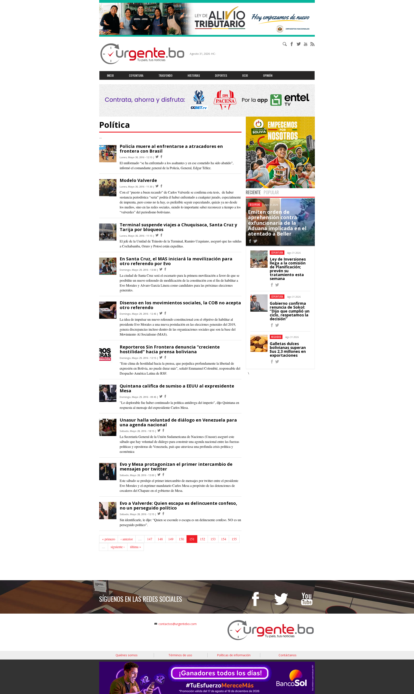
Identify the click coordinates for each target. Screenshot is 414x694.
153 (213, 539)
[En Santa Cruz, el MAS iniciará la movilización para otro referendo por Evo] (161, 269)
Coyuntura (136, 75)
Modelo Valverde (138, 180)
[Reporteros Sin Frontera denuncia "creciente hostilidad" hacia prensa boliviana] (161, 357)
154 (223, 539)
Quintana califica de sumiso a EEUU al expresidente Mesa (177, 388)
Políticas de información (234, 655)
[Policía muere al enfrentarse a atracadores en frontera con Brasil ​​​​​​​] (157, 157)
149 (170, 539)
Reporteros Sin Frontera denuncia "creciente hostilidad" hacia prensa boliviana (170, 349)
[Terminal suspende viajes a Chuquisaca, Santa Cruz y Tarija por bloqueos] (157, 235)
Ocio (245, 75)
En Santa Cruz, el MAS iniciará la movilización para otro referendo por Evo (176, 261)
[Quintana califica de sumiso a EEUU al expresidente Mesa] (161, 396)
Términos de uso (180, 655)
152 (202, 539)
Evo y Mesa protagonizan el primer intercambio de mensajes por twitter (176, 466)
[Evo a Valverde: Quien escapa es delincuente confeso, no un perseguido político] (159, 513)
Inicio (110, 75)
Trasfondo (165, 75)
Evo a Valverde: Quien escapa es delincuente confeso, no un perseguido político (178, 505)
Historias (194, 75)
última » (135, 546)
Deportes (221, 75)
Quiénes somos (127, 655)
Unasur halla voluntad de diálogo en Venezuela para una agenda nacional (178, 422)
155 (234, 539)
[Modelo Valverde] (157, 186)
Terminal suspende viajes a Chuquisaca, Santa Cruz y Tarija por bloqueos (178, 227)
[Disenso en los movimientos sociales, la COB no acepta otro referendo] (161, 313)
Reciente (253, 192)
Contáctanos (287, 655)
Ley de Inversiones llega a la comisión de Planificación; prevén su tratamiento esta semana (288, 268)
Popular (271, 192)
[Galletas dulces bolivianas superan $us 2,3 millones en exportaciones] (272, 362)
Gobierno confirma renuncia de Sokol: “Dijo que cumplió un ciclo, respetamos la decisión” (289, 311)
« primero (108, 539)
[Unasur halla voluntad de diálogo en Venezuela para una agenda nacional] (159, 430)
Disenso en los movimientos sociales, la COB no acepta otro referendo (180, 305)
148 (160, 539)
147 (149, 539)
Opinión (267, 75)
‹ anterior (127, 539)
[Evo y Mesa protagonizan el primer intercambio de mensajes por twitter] (159, 474)
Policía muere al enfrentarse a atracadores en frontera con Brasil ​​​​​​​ (171, 148)
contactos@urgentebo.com (177, 624)
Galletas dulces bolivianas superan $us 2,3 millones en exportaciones (288, 349)
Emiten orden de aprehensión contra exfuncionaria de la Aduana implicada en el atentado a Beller (277, 222)
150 (181, 539)
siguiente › (118, 546)
